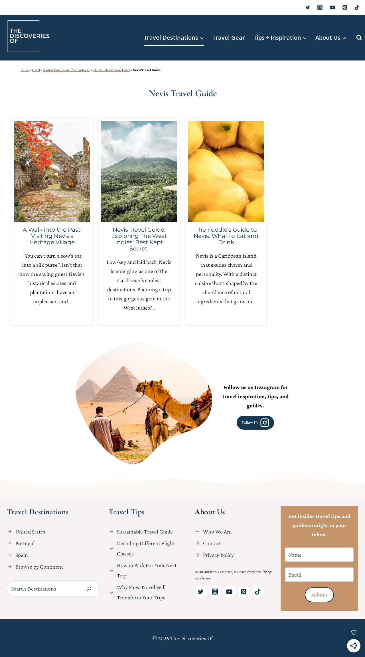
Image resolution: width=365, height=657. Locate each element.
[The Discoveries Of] (28, 36)
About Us (209, 512)
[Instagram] (320, 7)
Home (25, 70)
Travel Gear (228, 37)
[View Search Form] (359, 38)
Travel (36, 70)
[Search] (89, 588)
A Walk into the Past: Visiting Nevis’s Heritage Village (52, 236)
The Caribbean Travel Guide (111, 70)
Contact (212, 543)
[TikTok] (357, 7)
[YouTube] (332, 7)
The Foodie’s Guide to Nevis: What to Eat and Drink (226, 236)
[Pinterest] (345, 7)
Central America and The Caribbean (66, 70)
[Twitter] (308, 7)
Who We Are (217, 531)
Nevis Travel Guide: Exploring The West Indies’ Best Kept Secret (139, 239)
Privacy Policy (218, 555)
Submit (319, 594)
